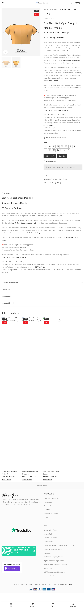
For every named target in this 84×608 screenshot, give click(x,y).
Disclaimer (47, 553)
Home (46, 9)
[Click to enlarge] (5, 52)
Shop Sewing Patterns (51, 498)
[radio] (45, 146)
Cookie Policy (48, 568)
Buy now (62, 156)
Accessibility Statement (52, 576)
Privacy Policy (48, 542)
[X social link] (52, 183)
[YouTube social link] (57, 183)
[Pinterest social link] (60, 183)
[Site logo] (42, 3)
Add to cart (50, 156)
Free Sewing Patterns (51, 514)
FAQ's (46, 517)
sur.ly (4, 553)
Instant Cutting (52, 81)
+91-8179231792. (38, 267)
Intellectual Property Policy (53, 557)
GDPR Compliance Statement (54, 572)
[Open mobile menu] (3, 3)
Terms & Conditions (50, 538)
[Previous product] (45, 14)
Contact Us (47, 506)
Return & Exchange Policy (53, 549)
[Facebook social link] (50, 183)
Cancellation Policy (50, 530)
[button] (4, 32)
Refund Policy (48, 534)
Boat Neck (54, 9)
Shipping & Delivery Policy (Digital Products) (59, 545)
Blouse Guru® (49, 19)
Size (45, 142)
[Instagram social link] (55, 183)
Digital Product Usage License (54, 561)
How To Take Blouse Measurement (69, 60)
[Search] (72, 3)
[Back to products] (47, 14)
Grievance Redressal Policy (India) (55, 565)
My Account (48, 502)
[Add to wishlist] (17, 319)
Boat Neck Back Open (68, 9)
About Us (47, 510)
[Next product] (49, 14)
